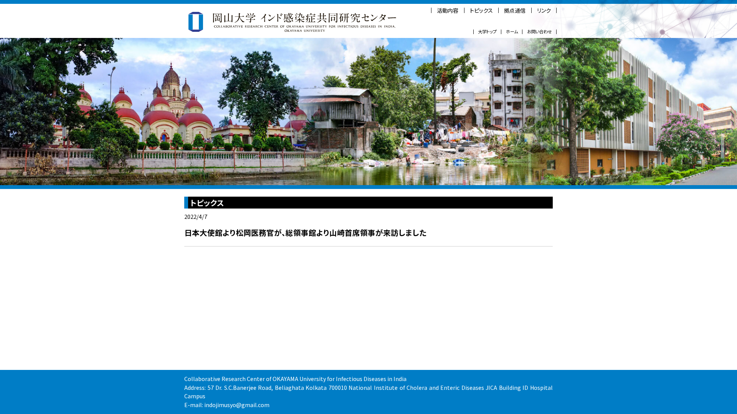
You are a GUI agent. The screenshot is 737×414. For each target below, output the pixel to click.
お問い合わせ (539, 32)
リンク (544, 10)
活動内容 (447, 10)
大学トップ (487, 32)
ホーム (512, 32)
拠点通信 (514, 10)
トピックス (481, 10)
